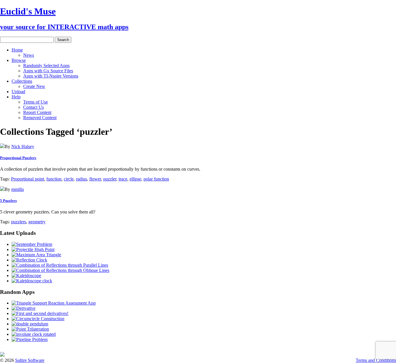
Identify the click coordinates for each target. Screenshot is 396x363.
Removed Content (40, 117)
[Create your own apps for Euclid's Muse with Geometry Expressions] (2, 355)
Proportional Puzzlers (18, 158)
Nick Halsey (22, 146)
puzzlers (18, 221)
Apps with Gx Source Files (48, 70)
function (53, 178)
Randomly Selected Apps (46, 65)
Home (17, 49)
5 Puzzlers (8, 200)
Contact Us (33, 107)
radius (81, 178)
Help (16, 96)
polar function (156, 178)
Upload (18, 91)
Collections (22, 81)
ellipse (135, 178)
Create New (34, 86)
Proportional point (27, 178)
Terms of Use (35, 101)
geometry (37, 221)
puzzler (109, 178)
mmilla (17, 189)
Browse (19, 60)
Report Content (37, 112)
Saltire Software (29, 360)
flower (95, 178)
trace (123, 178)
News (28, 55)
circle (69, 178)
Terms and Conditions (376, 360)
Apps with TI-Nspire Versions (50, 75)
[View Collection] (2, 146)
